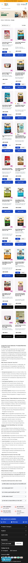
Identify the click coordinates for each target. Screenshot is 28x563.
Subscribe (18, 543)
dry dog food (18, 474)
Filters (24, 25)
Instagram (5, 551)
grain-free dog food (8, 474)
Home (2, 20)
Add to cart (7, 55)
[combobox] (14, 8)
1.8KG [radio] (4, 52)
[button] (6, 25)
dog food (21, 473)
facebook (14, 551)
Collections (7, 20)
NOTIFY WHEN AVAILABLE (20, 275)
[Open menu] (2, 4)
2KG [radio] (17, 84)
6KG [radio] (23, 84)
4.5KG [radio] (10, 51)
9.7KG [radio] (10, 114)
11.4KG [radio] (4, 147)
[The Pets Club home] (6, 4)
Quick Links (4, 535)
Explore (3, 530)
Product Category (6, 526)
